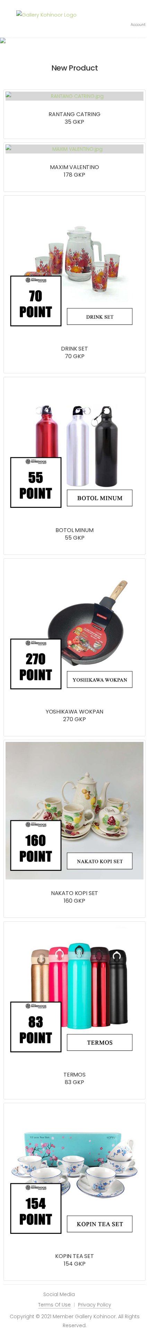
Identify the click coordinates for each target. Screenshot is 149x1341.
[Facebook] (94, 1294)
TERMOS (74, 1075)
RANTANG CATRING (74, 114)
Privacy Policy (94, 1304)
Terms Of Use (54, 1304)
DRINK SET (74, 349)
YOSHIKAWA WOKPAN (74, 712)
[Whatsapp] (104, 1294)
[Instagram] (83, 1294)
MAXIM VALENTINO (74, 167)
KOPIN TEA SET (74, 1256)
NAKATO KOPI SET (74, 893)
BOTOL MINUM (74, 530)
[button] (138, 19)
